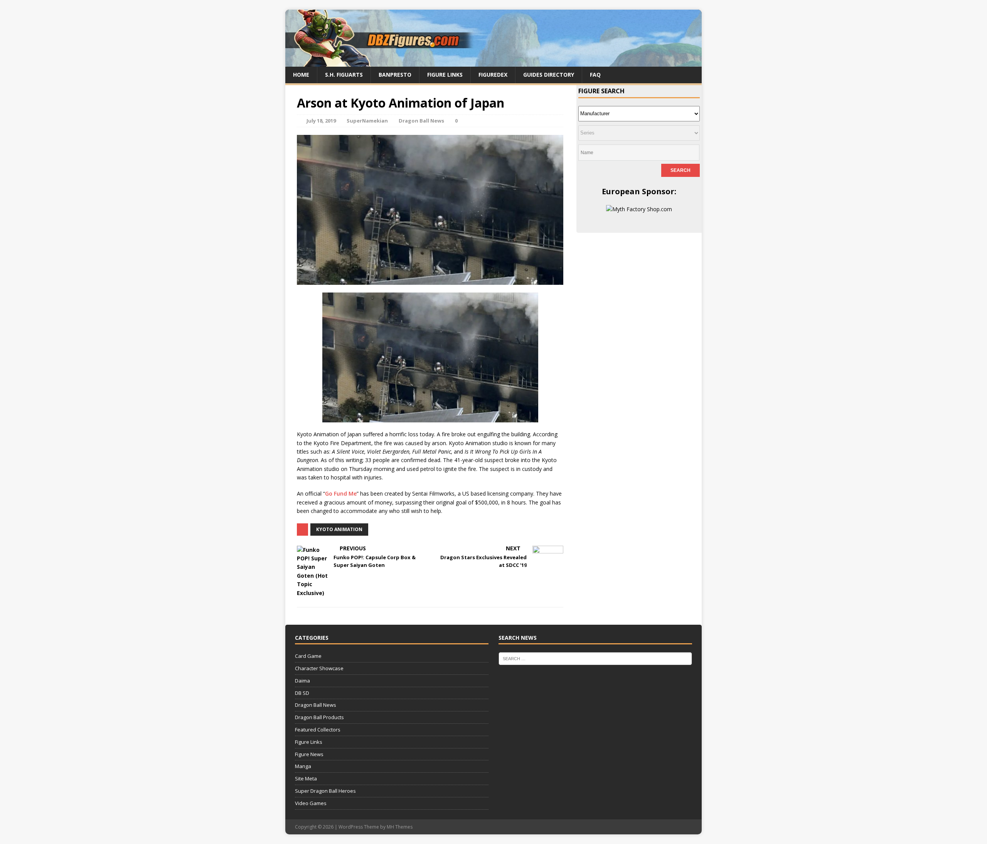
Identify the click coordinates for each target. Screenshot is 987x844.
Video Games (311, 803)
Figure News (309, 754)
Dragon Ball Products (319, 717)
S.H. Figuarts (344, 74)
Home (301, 74)
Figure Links (445, 74)
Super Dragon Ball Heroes (325, 790)
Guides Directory (548, 74)
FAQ (595, 74)
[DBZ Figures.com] (493, 62)
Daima (302, 680)
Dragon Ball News (421, 120)
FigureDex (492, 74)
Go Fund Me (341, 493)
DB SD (302, 692)
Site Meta (306, 778)
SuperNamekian (367, 120)
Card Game (308, 655)
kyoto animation (339, 529)
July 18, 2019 (321, 120)
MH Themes (400, 827)
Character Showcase (319, 668)
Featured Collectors (317, 729)
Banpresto (395, 74)
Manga (303, 766)
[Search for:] (595, 658)
